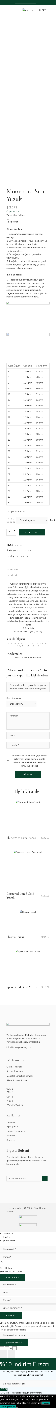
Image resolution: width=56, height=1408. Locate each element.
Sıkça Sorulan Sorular (16, 1080)
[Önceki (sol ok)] (3, 1354)
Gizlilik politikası (8, 1406)
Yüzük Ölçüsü (11, 520)
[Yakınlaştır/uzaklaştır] (2, 1348)
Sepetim (10, 1140)
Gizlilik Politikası (14, 1066)
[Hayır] (17, 1407)
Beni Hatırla (6, 1268)
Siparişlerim (12, 1126)
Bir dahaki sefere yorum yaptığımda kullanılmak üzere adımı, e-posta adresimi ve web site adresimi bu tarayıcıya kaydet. (29, 760)
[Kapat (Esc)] (14, 1348)
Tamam (46, 1403)
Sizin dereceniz (13, 698)
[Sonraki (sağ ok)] (11, 1354)
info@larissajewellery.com (19, 1047)
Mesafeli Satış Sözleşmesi (19, 1076)
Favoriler (10, 1135)
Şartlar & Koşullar (15, 1071)
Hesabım (11, 1122)
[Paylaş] (10, 1348)
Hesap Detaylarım (15, 1131)
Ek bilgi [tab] (12, 575)
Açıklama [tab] (13, 569)
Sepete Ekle (32, 532)
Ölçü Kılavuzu (13, 211)
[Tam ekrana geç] (7, 1348)
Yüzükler (25, 551)
